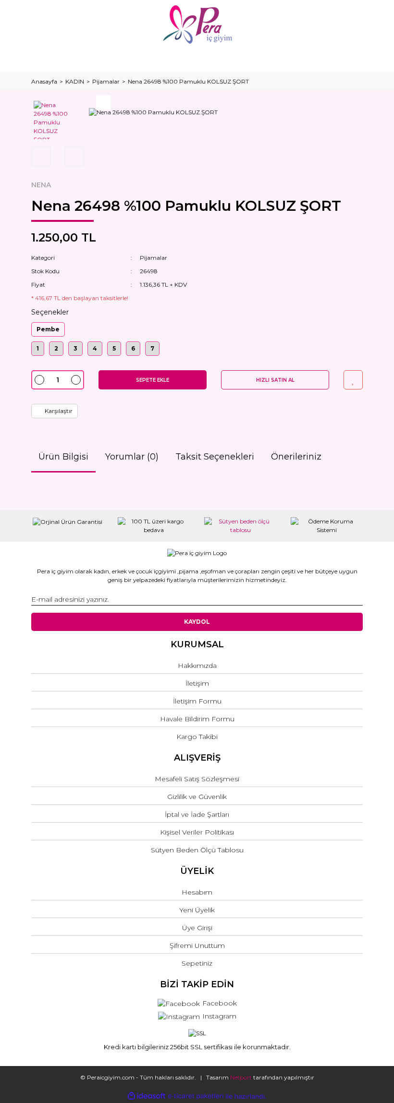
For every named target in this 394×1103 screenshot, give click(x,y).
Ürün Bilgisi (63, 456)
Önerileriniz (296, 456)
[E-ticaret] (196, 1096)
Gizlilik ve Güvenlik (197, 796)
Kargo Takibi (197, 736)
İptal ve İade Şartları (197, 814)
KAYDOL (197, 621)
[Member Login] (197, 56)
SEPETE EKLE (152, 380)
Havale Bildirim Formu (197, 719)
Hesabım (197, 892)
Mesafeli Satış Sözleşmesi (197, 779)
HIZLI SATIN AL (275, 380)
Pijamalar (153, 257)
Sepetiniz (197, 963)
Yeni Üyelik (197, 910)
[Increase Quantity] (76, 379)
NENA (41, 185)
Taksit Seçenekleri (214, 456)
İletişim (197, 683)
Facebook (219, 1003)
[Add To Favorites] (353, 379)
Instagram (219, 1016)
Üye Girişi (197, 927)
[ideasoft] (146, 1096)
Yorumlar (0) (132, 456)
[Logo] (197, 24)
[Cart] (351, 56)
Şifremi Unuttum (197, 945)
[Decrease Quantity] (39, 379)
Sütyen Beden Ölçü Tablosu (197, 850)
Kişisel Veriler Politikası (197, 832)
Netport (241, 1077)
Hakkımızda (197, 665)
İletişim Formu (197, 701)
